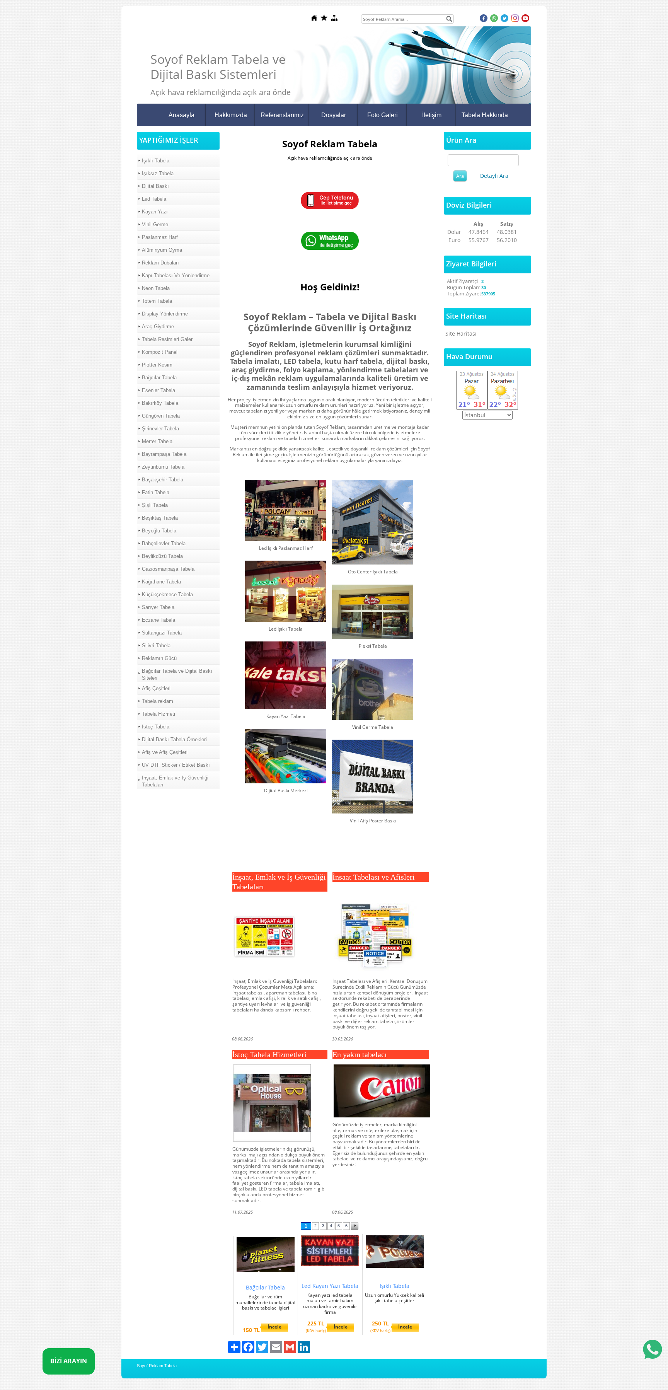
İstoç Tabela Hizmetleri (269, 1054)
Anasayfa (181, 115)
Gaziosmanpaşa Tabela (168, 569)
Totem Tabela (157, 301)
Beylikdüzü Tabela (162, 556)
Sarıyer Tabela (158, 607)
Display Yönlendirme (165, 314)
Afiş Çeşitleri (156, 688)
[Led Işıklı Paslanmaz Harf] (285, 510)
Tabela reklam (157, 701)
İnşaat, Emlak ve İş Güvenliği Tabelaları (175, 781)
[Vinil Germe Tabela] (372, 689)
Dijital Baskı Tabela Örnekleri (174, 739)
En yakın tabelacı (359, 1054)
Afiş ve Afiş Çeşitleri (164, 752)
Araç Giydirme (158, 326)
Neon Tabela (156, 288)
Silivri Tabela (156, 645)
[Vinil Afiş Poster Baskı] (372, 777)
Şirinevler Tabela (160, 428)
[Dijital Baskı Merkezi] (285, 756)
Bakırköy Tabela (160, 403)
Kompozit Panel (159, 352)
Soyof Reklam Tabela (157, 1365)
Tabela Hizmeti (158, 714)
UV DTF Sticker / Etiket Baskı (176, 765)
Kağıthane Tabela (161, 582)
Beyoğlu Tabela (159, 531)
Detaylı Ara (494, 175)
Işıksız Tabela (158, 173)
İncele (274, 1326)
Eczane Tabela (158, 620)
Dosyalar (333, 115)
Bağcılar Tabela (159, 377)
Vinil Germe (155, 224)
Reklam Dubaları (160, 263)
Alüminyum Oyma (162, 250)
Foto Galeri (382, 115)
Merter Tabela (157, 441)
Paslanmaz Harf (160, 237)
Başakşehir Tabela (162, 480)
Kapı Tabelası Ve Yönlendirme (176, 275)
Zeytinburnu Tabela (163, 467)
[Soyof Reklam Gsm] (330, 207)
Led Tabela (154, 199)
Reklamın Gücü (159, 658)
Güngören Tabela (161, 416)
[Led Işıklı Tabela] (285, 591)
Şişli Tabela (155, 505)
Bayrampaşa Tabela (164, 454)
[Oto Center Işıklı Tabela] (372, 522)
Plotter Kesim (157, 365)
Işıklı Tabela (155, 161)
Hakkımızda (231, 115)
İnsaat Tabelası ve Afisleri (373, 877)
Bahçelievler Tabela (164, 543)
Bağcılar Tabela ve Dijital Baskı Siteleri (177, 674)
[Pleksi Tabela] (372, 612)
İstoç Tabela (155, 727)
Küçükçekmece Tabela (167, 594)
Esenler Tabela (158, 390)
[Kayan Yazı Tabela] (285, 675)
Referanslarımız (282, 115)
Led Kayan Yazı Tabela (330, 1285)
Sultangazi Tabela (162, 633)
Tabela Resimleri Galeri (168, 339)
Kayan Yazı (155, 212)
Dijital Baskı (155, 186)
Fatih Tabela (155, 492)
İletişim (431, 115)
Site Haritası (461, 333)
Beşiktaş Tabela (160, 518)
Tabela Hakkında (485, 115)
